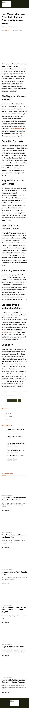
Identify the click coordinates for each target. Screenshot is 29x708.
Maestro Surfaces (17, 128)
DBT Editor (6, 30)
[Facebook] (8, 400)
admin (8, 433)
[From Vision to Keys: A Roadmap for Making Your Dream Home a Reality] (14, 522)
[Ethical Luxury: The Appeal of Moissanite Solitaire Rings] (3, 431)
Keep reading (6, 510)
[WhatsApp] (19, 400)
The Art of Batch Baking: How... (16, 450)
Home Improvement (13, 27)
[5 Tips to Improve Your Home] (14, 634)
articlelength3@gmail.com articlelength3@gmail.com (12, 459)
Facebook (8, 413)
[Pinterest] (15, 400)
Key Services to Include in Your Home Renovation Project (14, 499)
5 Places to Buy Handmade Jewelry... (14, 437)
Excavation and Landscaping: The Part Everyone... (16, 443)
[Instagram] (3, 416)
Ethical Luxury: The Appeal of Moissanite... (15, 430)
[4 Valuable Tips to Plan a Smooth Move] (14, 559)
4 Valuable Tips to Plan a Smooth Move (14, 573)
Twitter (8, 419)
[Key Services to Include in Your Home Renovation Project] (14, 485)
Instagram (9, 416)
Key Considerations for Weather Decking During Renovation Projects (14, 609)
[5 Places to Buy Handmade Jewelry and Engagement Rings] (3, 438)
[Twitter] (12, 400)
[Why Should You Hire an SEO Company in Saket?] (3, 457)
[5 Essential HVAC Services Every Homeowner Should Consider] (14, 668)
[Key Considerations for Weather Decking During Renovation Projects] (14, 595)
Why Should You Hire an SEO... (16, 456)
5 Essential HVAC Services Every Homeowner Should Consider (14, 681)
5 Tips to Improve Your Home (13, 646)
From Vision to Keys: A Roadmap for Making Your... (14, 536)
